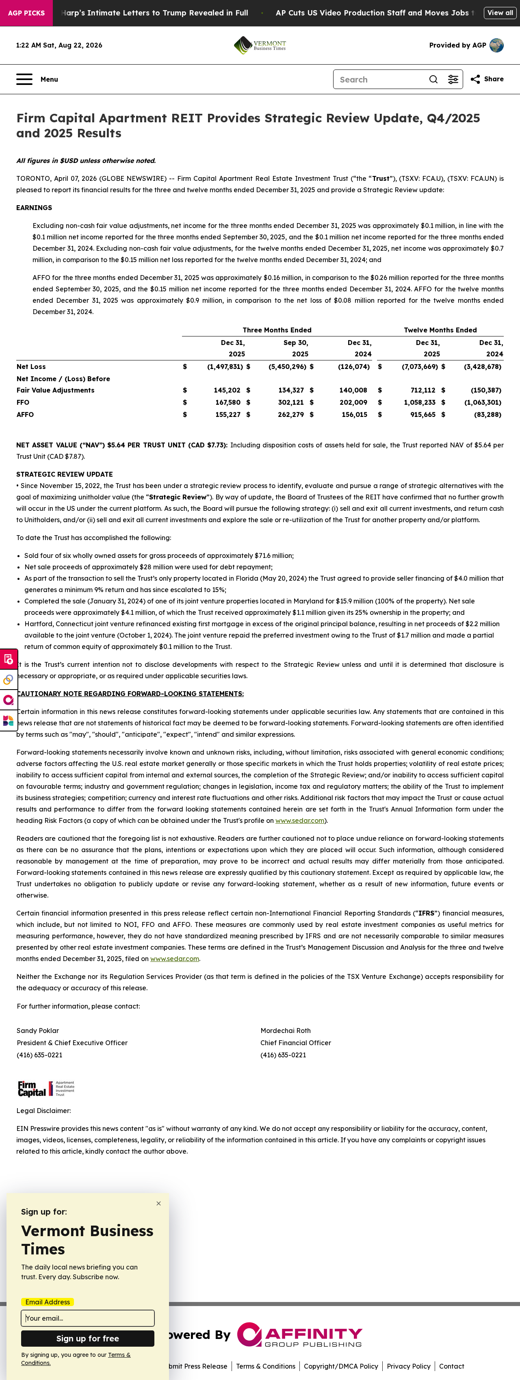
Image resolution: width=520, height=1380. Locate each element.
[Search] (433, 79)
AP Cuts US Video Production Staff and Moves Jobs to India (389, 12)
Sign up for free (87, 1338)
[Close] (158, 1203)
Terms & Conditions (265, 1366)
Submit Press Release (194, 1366)
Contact (451, 1366)
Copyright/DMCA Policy (341, 1366)
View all (500, 13)
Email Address (47, 1302)
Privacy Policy (409, 1366)
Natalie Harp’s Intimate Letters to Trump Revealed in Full (139, 12)
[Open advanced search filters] (453, 79)
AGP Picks (26, 13)
